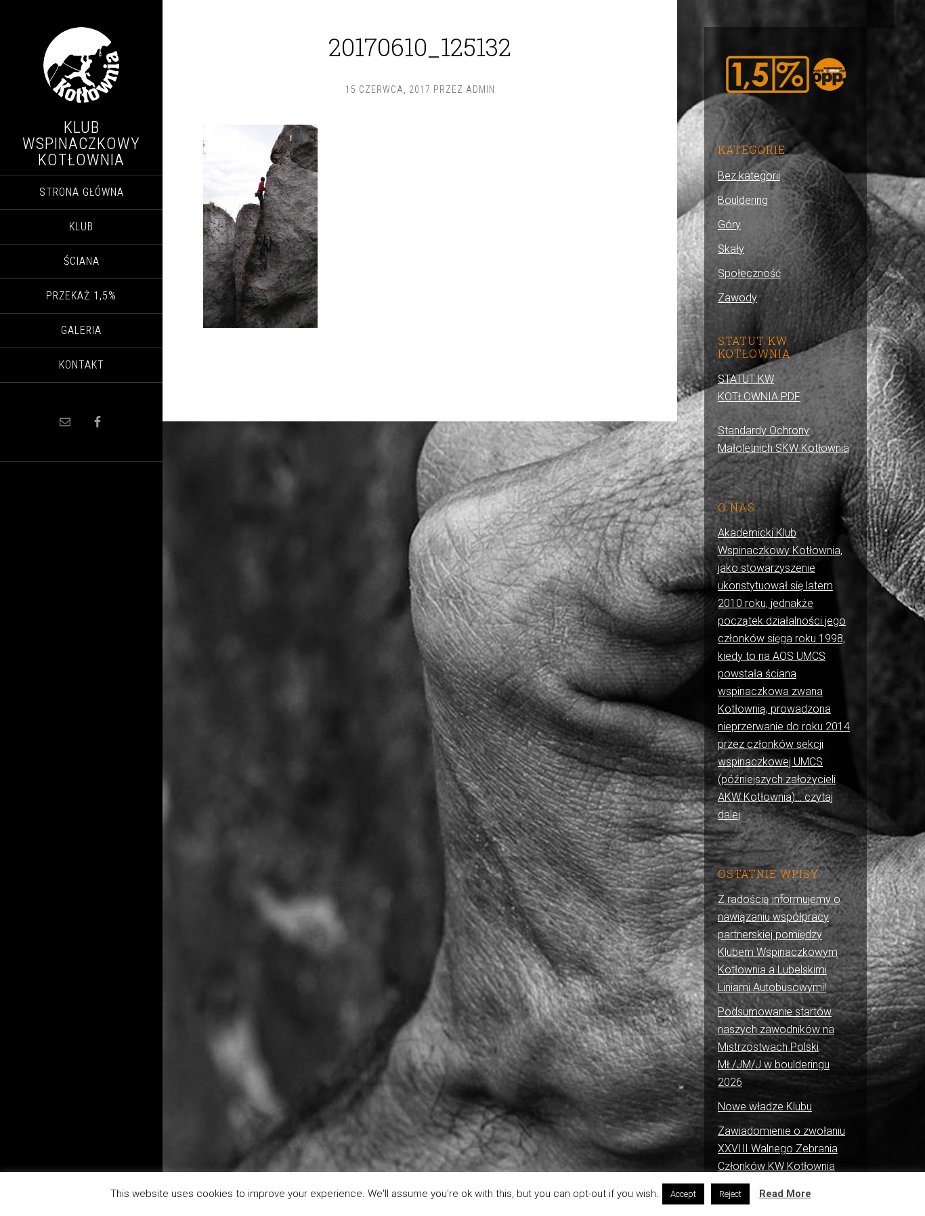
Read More (785, 1194)
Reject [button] (730, 1194)
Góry (729, 224)
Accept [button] (683, 1194)
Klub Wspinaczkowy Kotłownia (81, 143)
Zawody (737, 297)
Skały (731, 249)
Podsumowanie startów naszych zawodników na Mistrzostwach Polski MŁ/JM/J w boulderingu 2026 (776, 1047)
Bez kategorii (749, 175)
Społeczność (749, 273)
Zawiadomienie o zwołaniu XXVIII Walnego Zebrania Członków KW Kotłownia (781, 1149)
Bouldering (743, 200)
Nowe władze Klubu (765, 1106)
